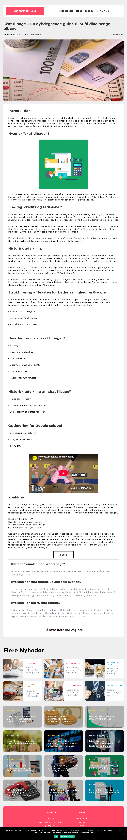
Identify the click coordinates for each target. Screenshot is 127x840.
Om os (79, 11)
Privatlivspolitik (67, 836)
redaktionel (118, 35)
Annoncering (66, 11)
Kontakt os (102, 11)
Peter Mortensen (32, 35)
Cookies (89, 11)
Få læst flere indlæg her (64, 630)
